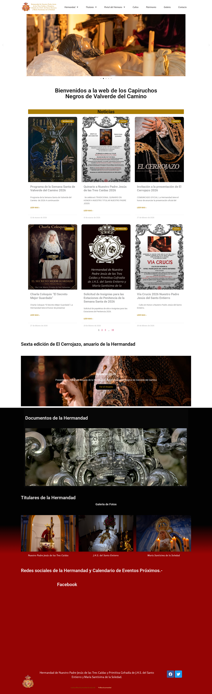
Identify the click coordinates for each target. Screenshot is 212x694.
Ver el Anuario (106, 387)
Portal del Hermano (113, 7)
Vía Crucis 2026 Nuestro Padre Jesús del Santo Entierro (158, 296)
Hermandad (69, 7)
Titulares (90, 7)
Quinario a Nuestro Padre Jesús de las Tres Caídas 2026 (105, 188)
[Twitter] (178, 674)
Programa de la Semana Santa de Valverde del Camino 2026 (52, 188)
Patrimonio (151, 7)
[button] (2, 45)
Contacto (182, 7)
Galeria (167, 7)
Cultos (135, 7)
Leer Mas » (35, 208)
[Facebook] (170, 674)
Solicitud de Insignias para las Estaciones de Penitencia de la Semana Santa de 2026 (104, 297)
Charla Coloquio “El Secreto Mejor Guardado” (48, 296)
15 (113, 329)
